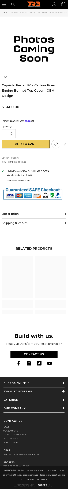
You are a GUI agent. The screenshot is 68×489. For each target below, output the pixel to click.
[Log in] (54, 4)
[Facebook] (18, 363)
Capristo (15, 157)
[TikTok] (39, 363)
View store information (18, 180)
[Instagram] (29, 363)
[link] (17, 306)
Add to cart (25, 144)
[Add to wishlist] (55, 144)
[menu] (4, 4)
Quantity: (7, 126)
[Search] (13, 4)
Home (4, 12)
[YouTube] (49, 363)
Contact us (34, 354)
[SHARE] (63, 144)
